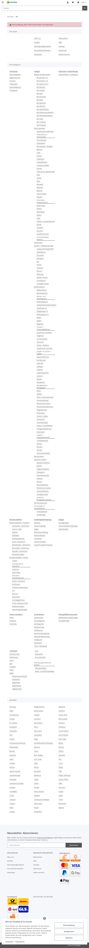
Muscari (15, 594)
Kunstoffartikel (64, 621)
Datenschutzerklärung (45, 838)
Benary (61, 747)
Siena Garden (39, 791)
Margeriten (41, 382)
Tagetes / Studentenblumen (43, 436)
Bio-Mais (40, 100)
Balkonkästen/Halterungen (68, 618)
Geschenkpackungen (19, 609)
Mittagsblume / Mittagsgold (42, 386)
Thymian (40, 268)
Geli (11, 735)
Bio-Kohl (40, 93)
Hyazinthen (16, 572)
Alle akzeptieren (69, 925)
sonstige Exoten (42, 494)
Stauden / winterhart (19, 551)
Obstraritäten (42, 194)
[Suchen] (84, 8)
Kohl (38, 175)
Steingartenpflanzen (44, 429)
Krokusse (15, 569)
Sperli (61, 795)
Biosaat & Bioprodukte (42, 74)
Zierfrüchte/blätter (43, 453)
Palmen (39, 482)
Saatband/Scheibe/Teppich (46, 305)
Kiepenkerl (38, 812)
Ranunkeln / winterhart (20, 548)
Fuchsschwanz (42, 339)
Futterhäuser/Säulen (19, 676)
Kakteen (40, 478)
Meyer (61, 767)
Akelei (39, 318)
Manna (12, 767)
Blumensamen (39, 287)
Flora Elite (13, 731)
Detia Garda (63, 719)
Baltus (61, 743)
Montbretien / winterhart (21, 545)
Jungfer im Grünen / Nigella (44, 352)
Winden (39, 447)
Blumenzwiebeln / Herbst (19, 557)
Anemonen (16, 584)
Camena (62, 711)
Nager (36, 529)
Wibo (11, 808)
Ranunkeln (16, 597)
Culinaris (37, 719)
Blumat (12, 751)
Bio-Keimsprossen (40, 503)
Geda (11, 759)
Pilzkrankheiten (39, 535)
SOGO (12, 795)
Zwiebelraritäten (18, 554)
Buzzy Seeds (38, 711)
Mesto (36, 767)
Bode (11, 711)
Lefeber (12, 763)
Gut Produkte (63, 735)
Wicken (39, 444)
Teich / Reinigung (40, 646)
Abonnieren (73, 845)
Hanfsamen (38, 243)
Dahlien (15, 532)
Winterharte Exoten (44, 488)
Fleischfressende (43, 475)
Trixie (61, 799)
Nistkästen (16, 679)
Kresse (39, 265)
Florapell (62, 755)
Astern (39, 321)
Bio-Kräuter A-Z (42, 81)
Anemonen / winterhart (20, 526)
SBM (60, 783)
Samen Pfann (63, 779)
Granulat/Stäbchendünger (68, 526)
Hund (12, 660)
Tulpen (14, 561)
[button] (67, 2)
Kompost (13, 621)
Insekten (13, 667)
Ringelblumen (42, 410)
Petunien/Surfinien (43, 403)
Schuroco (62, 787)
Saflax (36, 779)
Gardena (13, 755)
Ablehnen (69, 938)
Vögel (11, 673)
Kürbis (39, 178)
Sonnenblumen (42, 422)
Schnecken (38, 538)
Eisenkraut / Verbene (44, 332)
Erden (12, 618)
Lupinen (40, 376)
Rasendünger (63, 529)
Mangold (40, 184)
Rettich (39, 209)
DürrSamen (38, 723)
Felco (36, 727)
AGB (60, 42)
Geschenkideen (15, 74)
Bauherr (37, 747)
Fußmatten (13, 84)
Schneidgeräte (39, 621)
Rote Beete (40, 212)
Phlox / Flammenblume (45, 397)
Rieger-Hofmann (65, 775)
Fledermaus (14, 657)
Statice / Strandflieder (45, 426)
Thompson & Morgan (41, 799)
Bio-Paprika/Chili (43, 109)
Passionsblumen (43, 400)
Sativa (36, 783)
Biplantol (62, 707)
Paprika (39, 197)
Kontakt (37, 42)
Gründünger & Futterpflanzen (39, 507)
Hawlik (12, 739)
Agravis (61, 808)
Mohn (39, 391)
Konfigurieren (69, 931)
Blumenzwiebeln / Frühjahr (19, 523)
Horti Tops (62, 739)
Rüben (39, 215)
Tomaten (40, 228)
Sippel (61, 791)
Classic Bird (63, 715)
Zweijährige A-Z (42, 311)
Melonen (40, 187)
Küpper (12, 812)
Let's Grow (38, 759)
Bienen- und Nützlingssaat (42, 297)
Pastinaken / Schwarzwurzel (42, 201)
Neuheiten (39, 654)
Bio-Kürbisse (41, 97)
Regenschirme (15, 78)
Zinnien (39, 450)
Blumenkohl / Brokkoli (45, 146)
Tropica (12, 803)
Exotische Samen (40, 459)
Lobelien (40, 370)
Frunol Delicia (64, 731)
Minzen (39, 271)
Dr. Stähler (13, 723)
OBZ (60, 771)
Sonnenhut (41, 419)
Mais (38, 181)
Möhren (39, 191)
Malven (39, 379)
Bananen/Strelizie (43, 463)
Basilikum (40, 258)
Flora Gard (38, 731)
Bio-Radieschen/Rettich (45, 112)
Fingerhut (40, 336)
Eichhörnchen (15, 654)
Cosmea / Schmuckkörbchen (43, 328)
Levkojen (40, 366)
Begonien (40, 324)
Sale (36, 651)
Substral (13, 799)
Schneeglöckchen (18, 600)
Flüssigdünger (64, 523)
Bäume (39, 466)
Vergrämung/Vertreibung (43, 545)
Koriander (40, 255)
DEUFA (61, 751)
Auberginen (41, 143)
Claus (36, 751)
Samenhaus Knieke (16, 783)
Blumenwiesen (42, 293)
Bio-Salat (40, 119)
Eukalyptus (41, 472)
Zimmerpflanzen (43, 491)
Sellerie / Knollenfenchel (45, 221)
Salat (38, 218)
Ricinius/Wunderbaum (45, 407)
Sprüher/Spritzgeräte (41, 633)
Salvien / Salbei (42, 416)
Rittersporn (41, 413)
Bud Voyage (38, 755)
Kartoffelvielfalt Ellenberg (43, 743)
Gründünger (41, 515)
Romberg (13, 779)
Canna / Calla (17, 529)
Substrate (13, 624)
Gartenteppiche (15, 87)
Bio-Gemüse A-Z (42, 84)
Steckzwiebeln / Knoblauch (68, 74)
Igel (11, 664)
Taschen (13, 81)
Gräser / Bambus (43, 345)
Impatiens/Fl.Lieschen (45, 348)
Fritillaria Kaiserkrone (20, 587)
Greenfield (38, 735)
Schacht (12, 787)
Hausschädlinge (40, 526)
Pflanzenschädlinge (41, 532)
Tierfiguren (14, 90)
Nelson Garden (15, 771)
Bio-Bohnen (41, 87)
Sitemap (62, 46)
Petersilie (40, 274)
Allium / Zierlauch (18, 581)
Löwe (36, 763)
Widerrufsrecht (64, 54)
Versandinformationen (42, 50)
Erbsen (39, 156)
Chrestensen (14, 715)
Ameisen (37, 523)
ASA (60, 759)
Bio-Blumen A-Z (42, 78)
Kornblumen (41, 360)
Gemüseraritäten (43, 165)
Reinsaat (13, 707)
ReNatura (37, 775)
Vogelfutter (16, 682)
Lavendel (40, 363)
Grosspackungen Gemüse (43, 238)
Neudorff (37, 771)
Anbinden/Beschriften (42, 636)
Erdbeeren (40, 159)
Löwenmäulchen (43, 373)
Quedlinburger (15, 775)
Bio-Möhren (41, 106)
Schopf (36, 787)
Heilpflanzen (41, 252)
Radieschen (41, 205)
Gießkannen (38, 630)
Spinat (39, 224)
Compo (12, 719)
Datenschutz (19, 941)
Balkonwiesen (42, 290)
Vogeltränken (17, 689)
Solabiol (37, 795)
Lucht (61, 763)
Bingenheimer (39, 707)
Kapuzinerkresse (43, 357)
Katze (12, 670)
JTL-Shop (77, 945)
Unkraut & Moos (40, 542)
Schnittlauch (41, 280)
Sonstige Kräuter (43, 284)
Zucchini (40, 231)
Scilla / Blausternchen (20, 603)
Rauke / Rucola (42, 277)
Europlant (13, 727)
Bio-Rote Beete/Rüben (45, 116)
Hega (36, 739)
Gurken (39, 168)
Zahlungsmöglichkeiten (42, 46)
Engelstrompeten (43, 469)
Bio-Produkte (41, 125)
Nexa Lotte (38, 803)
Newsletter (38, 54)
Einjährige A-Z (42, 308)
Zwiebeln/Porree (43, 234)
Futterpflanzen (42, 162)
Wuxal (36, 808)
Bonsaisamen (39, 456)
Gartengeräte (39, 624)
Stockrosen (41, 432)
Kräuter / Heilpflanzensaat (43, 246)
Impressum (9, 941)
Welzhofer (62, 803)
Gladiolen (15, 535)
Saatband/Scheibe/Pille (45, 131)
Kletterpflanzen (42, 302)
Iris (13, 590)
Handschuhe (38, 618)
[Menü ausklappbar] (3, 1)
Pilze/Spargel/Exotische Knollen (42, 664)
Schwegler (13, 791)
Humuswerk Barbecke (17, 743)
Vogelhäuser (16, 686)
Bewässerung (39, 627)
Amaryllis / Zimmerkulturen (18, 577)
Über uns (37, 38)
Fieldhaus (62, 727)
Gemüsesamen (39, 128)
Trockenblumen (42, 441)
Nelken (39, 394)
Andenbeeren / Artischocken (42, 136)
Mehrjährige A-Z (43, 314)
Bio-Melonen (41, 103)
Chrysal (37, 715)
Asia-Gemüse (41, 140)
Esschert (62, 723)
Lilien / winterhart (18, 542)
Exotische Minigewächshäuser (44, 498)
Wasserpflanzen (42, 485)
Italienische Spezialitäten (46, 172)
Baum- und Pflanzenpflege (44, 671)
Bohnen (39, 149)
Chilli (38, 153)
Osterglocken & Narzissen (17, 565)
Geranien (40, 342)
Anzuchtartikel (40, 657)
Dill (38, 262)
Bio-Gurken (41, 90)
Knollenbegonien (18, 538)
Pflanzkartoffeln (40, 668)
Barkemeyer (14, 747)
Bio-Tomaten (41, 122)
